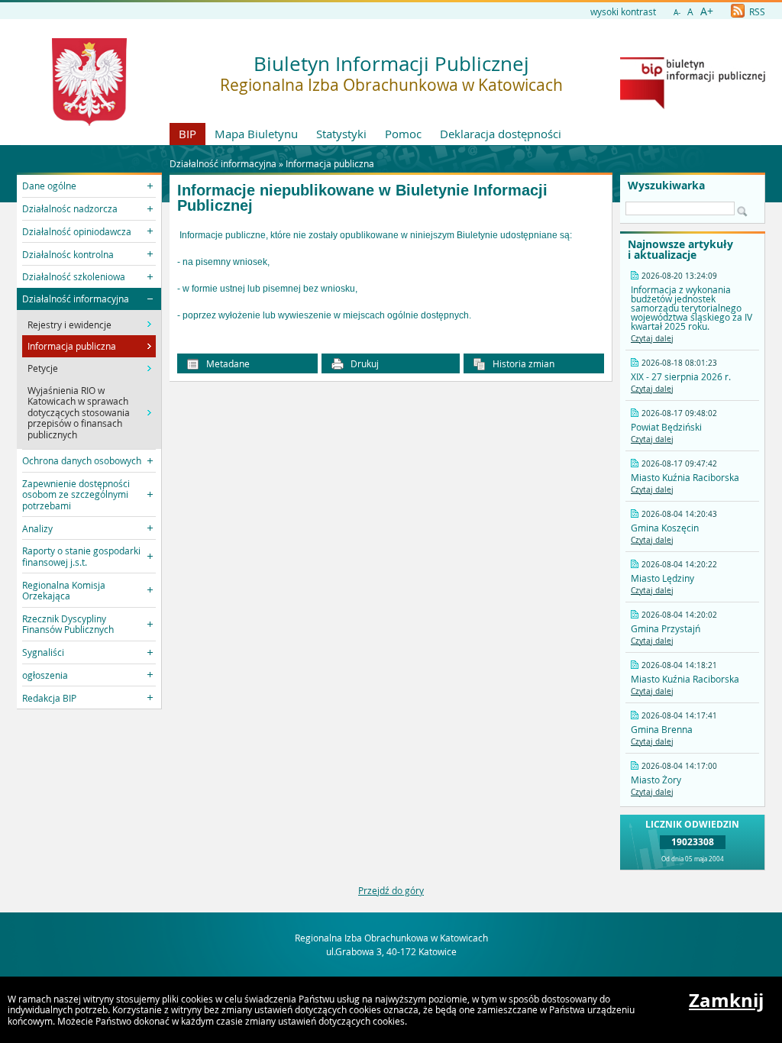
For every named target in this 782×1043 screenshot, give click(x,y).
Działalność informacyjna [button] (75, 298)
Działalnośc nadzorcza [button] (70, 208)
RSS (756, 11)
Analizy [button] (37, 528)
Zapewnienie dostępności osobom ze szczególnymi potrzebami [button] (76, 494)
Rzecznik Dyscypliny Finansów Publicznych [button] (68, 623)
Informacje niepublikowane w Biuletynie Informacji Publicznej (362, 198)
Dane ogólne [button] (49, 185)
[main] (390, 275)
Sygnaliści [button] (43, 652)
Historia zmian (522, 363)
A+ (706, 11)
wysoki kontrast (623, 11)
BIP (187, 133)
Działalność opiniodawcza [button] (76, 231)
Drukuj (363, 363)
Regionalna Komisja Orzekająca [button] (63, 590)
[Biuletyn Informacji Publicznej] (692, 105)
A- (677, 13)
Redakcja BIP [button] (49, 698)
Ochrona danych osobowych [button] (81, 460)
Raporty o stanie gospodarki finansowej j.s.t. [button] (81, 555)
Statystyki (341, 133)
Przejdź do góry (391, 890)
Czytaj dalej (652, 339)
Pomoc (403, 133)
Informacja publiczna (330, 163)
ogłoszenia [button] (45, 675)
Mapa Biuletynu (256, 133)
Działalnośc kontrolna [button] (68, 254)
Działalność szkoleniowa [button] (73, 276)
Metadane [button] (227, 363)
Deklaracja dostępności (500, 133)
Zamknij (726, 1000)
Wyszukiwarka (666, 185)
